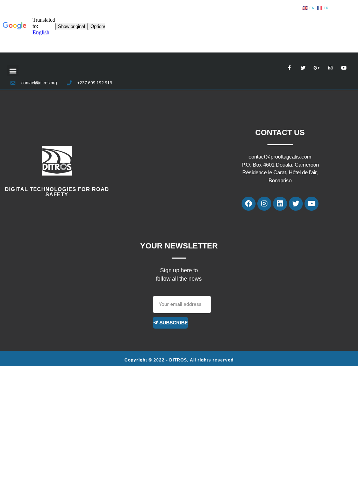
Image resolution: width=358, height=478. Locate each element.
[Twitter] (296, 204)
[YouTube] (311, 204)
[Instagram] (264, 204)
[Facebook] (249, 204)
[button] (13, 70)
